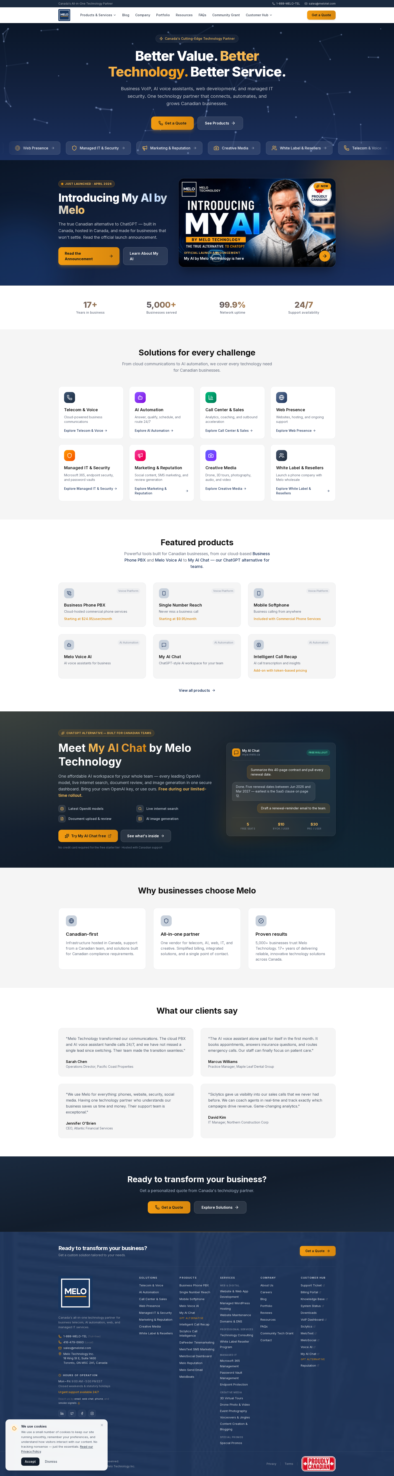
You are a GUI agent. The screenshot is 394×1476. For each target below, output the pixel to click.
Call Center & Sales (153, 1299)
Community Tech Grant (276, 1333)
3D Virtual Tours (231, 1398)
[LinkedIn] (62, 1413)
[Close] (102, 1425)
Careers (266, 1292)
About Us (266, 1285)
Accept (30, 1461)
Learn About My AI (144, 256)
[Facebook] (82, 1413)
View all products (194, 690)
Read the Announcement (79, 256)
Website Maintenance (235, 1315)
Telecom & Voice (151, 1285)
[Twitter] (72, 1413)
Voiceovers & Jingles (235, 1417)
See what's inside (143, 836)
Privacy (271, 1463)
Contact (266, 1340)
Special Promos (231, 1443)
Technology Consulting (236, 1335)
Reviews (266, 1312)
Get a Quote (321, 15)
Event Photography (233, 1411)
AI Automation (149, 1292)
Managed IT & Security (155, 1312)
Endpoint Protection (234, 1384)
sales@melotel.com (322, 3)
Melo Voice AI (168, 560)
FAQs (264, 1326)
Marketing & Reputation (155, 1319)
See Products (217, 123)
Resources (268, 1319)
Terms (289, 1463)
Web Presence (149, 1306)
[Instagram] (92, 1413)
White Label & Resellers (156, 1333)
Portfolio (266, 1306)
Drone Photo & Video (235, 1404)
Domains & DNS (231, 1321)
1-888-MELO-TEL (288, 3)
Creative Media (150, 1326)
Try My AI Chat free (88, 836)
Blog (263, 1299)
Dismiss (51, 1461)
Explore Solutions (217, 1207)
